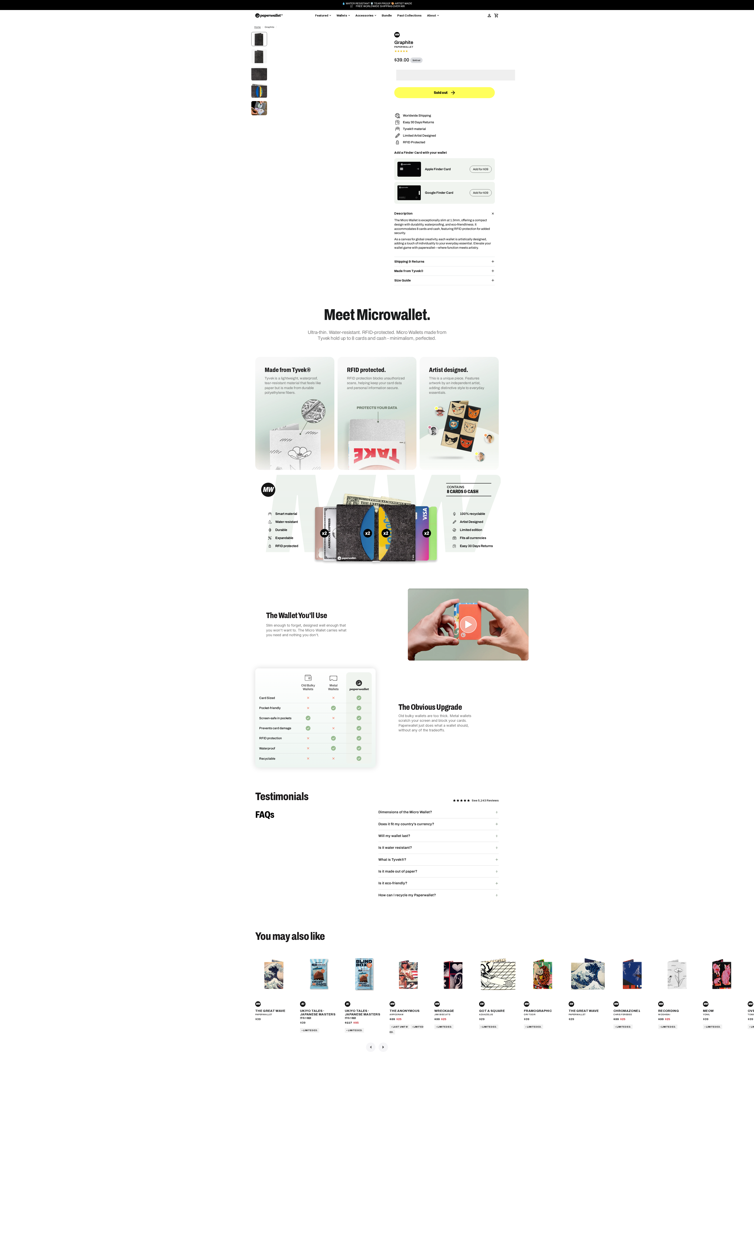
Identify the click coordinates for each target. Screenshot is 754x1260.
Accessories (364, 15)
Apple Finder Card (438, 169)
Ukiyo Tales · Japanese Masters (317, 1012)
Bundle (387, 15)
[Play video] (468, 624)
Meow (708, 1010)
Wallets (342, 15)
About (431, 15)
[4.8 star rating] (444, 51)
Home (257, 27)
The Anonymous (404, 1010)
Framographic (538, 1010)
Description (403, 213)
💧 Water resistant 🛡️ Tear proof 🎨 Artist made (377, 3)
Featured (321, 15)
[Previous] (370, 1047)
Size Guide (402, 280)
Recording (668, 1010)
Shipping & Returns (409, 261)
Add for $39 (480, 169)
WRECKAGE (444, 1010)
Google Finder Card (439, 192)
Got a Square (492, 1010)
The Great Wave (270, 1010)
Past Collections (409, 15)
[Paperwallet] (269, 15)
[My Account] (489, 15)
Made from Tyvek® (408, 271)
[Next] (383, 1047)
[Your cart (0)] (496, 15)
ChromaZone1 (627, 1010)
